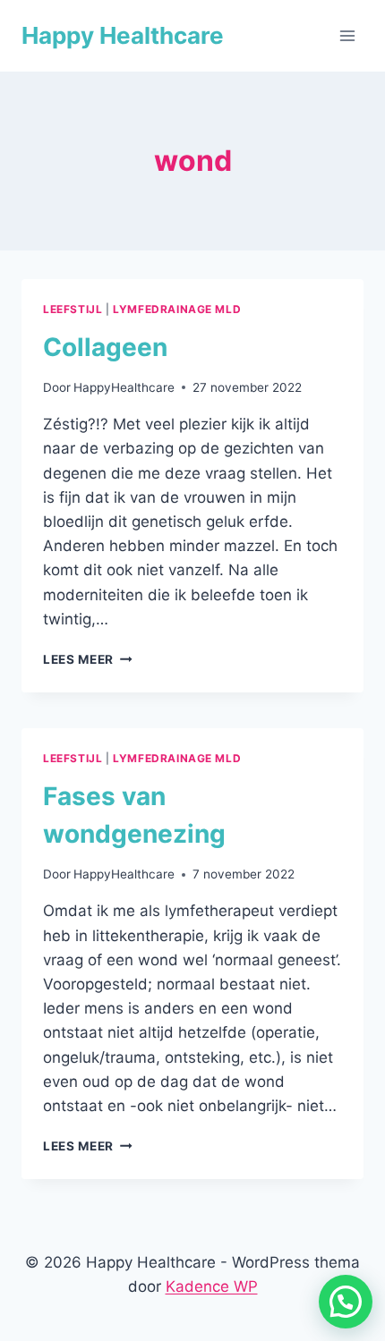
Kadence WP (212, 1286)
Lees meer (88, 659)
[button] (345, 1301)
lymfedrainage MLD (177, 309)
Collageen (105, 347)
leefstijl (72, 309)
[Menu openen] (347, 35)
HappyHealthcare (124, 387)
